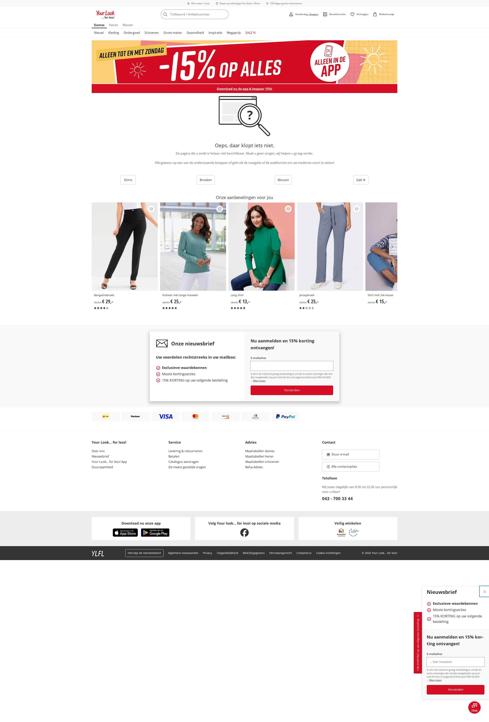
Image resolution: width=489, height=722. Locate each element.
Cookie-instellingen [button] (328, 553)
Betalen (173, 456)
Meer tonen (435, 680)
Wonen (128, 25)
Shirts (128, 180)
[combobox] (203, 14)
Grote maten (173, 33)
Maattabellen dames (260, 451)
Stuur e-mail (340, 455)
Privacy (207, 553)
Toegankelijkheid (227, 553)
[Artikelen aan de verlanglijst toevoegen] (151, 208)
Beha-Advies (254, 467)
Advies (251, 442)
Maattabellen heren (259, 456)
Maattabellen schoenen (262, 462)
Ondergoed (132, 33)
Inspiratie (215, 33)
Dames (99, 25)
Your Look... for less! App (109, 462)
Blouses (283, 180)
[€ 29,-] (125, 246)
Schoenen (152, 33)
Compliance (304, 553)
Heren (113, 25)
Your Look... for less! (109, 442)
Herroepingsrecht (280, 553)
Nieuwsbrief (100, 456)
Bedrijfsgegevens (254, 553)
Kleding (113, 33)
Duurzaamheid (102, 467)
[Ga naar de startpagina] (105, 14)
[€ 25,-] (193, 246)
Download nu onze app (141, 523)
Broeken (206, 180)
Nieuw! (99, 33)
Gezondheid (195, 33)
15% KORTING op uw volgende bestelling (418, 645)
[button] (393, 246)
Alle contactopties (344, 466)
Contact (328, 442)
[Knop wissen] (224, 14)
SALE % (250, 33)
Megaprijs (234, 33)
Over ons (98, 451)
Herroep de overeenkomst (144, 553)
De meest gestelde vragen (187, 467)
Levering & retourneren (185, 451)
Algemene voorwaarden (183, 553)
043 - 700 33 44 (337, 498)
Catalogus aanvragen (183, 462)
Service (174, 442)
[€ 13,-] (261, 246)
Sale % (360, 180)
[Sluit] (484, 591)
